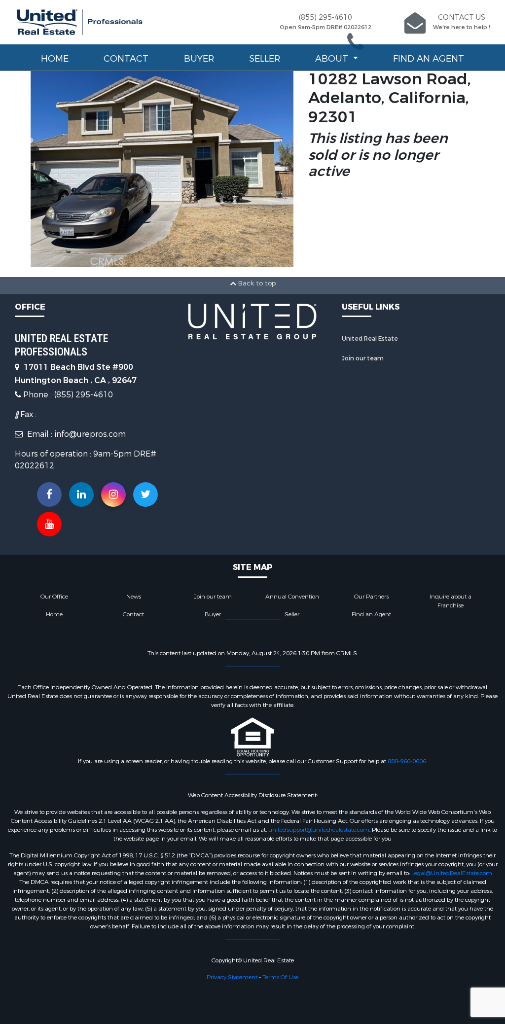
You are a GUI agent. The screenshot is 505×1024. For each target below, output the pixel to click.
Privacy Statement (232, 977)
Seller (264, 59)
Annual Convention (292, 596)
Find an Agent (428, 59)
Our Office (54, 596)
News (133, 596)
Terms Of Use (280, 977)
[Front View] (162, 168)
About (333, 59)
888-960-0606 (407, 761)
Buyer (199, 59)
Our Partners (371, 596)
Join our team (363, 358)
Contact (126, 59)
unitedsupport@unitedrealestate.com (318, 830)
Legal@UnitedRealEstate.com (451, 873)
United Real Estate (370, 339)
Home (55, 59)
